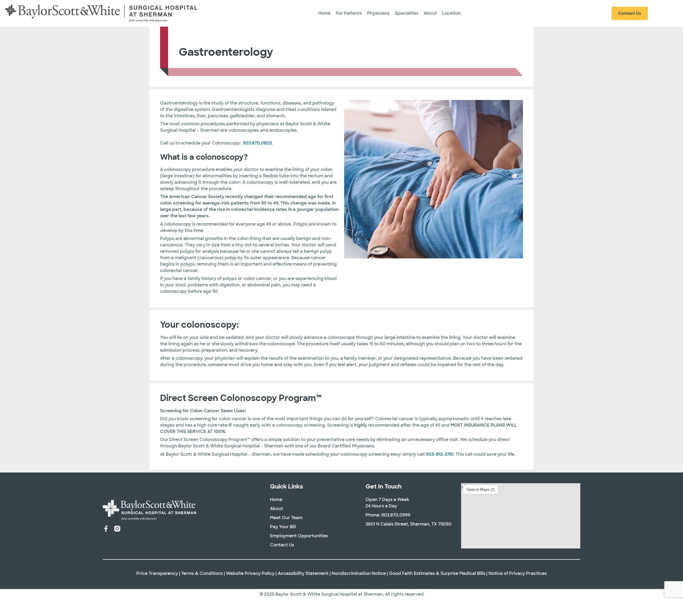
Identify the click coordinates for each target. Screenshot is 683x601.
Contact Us (282, 545)
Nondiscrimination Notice (359, 573)
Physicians (378, 13)
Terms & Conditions (202, 573)
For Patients (349, 13)
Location (451, 13)
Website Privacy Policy (250, 573)
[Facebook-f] (106, 529)
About (430, 13)
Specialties (406, 13)
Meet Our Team (286, 517)
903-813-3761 (439, 454)
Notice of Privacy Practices (518, 573)
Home (324, 13)
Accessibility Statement (303, 573)
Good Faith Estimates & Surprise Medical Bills (437, 573)
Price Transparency (157, 573)
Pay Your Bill (283, 527)
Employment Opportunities (299, 536)
